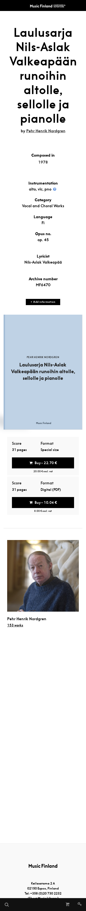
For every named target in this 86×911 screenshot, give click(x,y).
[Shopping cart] (68, 904)
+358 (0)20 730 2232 (45, 893)
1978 (43, 162)
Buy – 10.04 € (46, 502)
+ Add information (43, 301)
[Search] (6, 904)
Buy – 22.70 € (46, 463)
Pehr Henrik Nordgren (45, 130)
